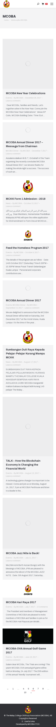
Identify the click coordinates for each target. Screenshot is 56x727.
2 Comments (42, 607)
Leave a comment (13, 101)
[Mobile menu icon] (51, 3)
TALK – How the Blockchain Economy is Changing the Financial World (23, 464)
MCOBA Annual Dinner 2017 (23, 300)
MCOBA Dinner (12, 151)
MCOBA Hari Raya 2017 (21, 602)
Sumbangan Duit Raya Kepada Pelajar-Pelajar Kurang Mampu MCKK (25, 353)
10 (25, 692)
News (8, 203)
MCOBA (9, 16)
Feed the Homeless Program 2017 (27, 247)
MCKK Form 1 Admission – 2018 (25, 198)
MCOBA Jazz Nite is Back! (22, 553)
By (18, 98)
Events (9, 98)
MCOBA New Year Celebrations (25, 93)
